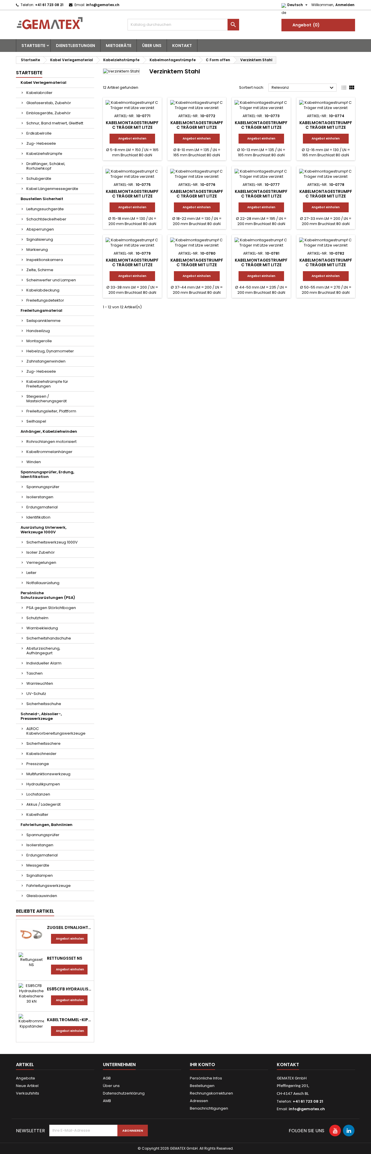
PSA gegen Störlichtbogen (51, 607)
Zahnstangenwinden (46, 361)
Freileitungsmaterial (41, 310)
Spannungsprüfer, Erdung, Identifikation (47, 474)
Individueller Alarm (43, 663)
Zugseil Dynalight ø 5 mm (69, 927)
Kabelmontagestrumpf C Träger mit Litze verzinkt (132, 127)
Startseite (33, 45)
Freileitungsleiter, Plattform (51, 411)
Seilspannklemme (43, 320)
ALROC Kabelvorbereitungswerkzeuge (56, 731)
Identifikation (38, 517)
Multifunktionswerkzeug (48, 774)
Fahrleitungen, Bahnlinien (46, 824)
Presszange (37, 764)
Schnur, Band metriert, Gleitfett (54, 123)
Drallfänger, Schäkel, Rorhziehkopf (45, 166)
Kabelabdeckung (42, 290)
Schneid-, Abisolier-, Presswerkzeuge (41, 716)
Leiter (31, 572)
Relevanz (303, 87)
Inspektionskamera (44, 259)
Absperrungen (40, 229)
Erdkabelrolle (39, 133)
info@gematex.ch (102, 4)
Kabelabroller (39, 92)
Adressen (199, 1101)
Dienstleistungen (75, 45)
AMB (107, 1101)
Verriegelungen (41, 562)
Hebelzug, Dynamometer (50, 351)
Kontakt (182, 45)
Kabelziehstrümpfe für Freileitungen (47, 384)
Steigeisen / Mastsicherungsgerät (46, 399)
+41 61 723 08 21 (49, 4)
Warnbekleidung (42, 628)
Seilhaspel (36, 421)
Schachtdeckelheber (46, 219)
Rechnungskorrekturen (211, 1093)
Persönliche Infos (206, 1078)
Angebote (25, 1078)
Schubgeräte (38, 178)
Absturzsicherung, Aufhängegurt (43, 651)
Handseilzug (38, 331)
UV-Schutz (36, 693)
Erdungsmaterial (42, 507)
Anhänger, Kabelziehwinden (49, 431)
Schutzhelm (37, 618)
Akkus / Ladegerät (43, 804)
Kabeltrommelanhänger (49, 451)
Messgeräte (37, 865)
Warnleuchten (39, 683)
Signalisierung (39, 239)
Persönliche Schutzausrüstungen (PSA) (48, 595)
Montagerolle (39, 341)
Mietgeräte (118, 45)
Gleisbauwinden (41, 895)
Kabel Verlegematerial (43, 82)
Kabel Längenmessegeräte (52, 188)
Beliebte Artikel (35, 911)
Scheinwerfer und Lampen (51, 280)
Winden (33, 462)
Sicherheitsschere (43, 743)
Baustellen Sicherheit (42, 199)
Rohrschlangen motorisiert (51, 441)
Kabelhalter (37, 814)
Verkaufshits (27, 1093)
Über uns (151, 45)
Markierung (37, 249)
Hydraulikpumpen (43, 784)
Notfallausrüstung (42, 583)
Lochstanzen (38, 794)
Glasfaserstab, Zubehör (48, 103)
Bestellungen (202, 1085)
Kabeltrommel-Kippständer (69, 1019)
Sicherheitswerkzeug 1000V (52, 542)
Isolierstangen (39, 497)
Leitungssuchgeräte (45, 209)
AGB (107, 1078)
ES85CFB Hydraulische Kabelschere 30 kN (69, 989)
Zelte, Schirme (39, 270)
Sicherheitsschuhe (43, 703)
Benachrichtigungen (209, 1108)
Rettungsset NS (64, 958)
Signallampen (39, 875)
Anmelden (344, 4)
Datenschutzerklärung (124, 1093)
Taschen (34, 673)
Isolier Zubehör (40, 552)
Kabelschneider (41, 753)
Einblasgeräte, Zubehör (48, 113)
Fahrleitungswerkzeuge (48, 885)
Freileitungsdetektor (45, 300)
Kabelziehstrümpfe (44, 153)
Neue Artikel (27, 1085)
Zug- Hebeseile (41, 143)
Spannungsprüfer (42, 487)
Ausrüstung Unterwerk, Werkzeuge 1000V (43, 530)
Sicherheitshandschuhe (48, 638)
